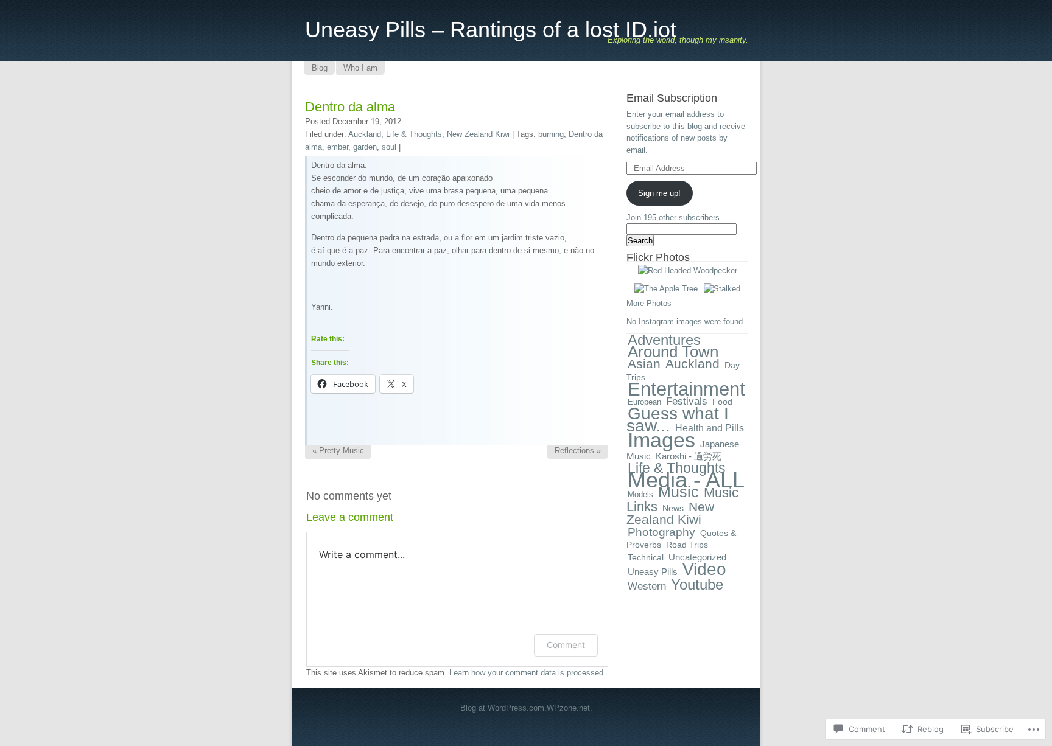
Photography (661, 532)
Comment (566, 645)
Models (640, 494)
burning (551, 134)
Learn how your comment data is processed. (527, 672)
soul (389, 147)
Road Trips (687, 544)
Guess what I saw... (677, 419)
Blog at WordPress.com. (503, 708)
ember (337, 147)
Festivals (686, 401)
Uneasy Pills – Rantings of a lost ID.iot (490, 29)
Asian (644, 364)
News (673, 508)
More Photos (649, 303)
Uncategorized (697, 557)
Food (722, 401)
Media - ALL (686, 480)
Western (647, 586)
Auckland (364, 134)
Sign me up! (659, 193)
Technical (646, 557)
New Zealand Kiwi (478, 134)
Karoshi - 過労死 (688, 456)
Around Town (673, 352)
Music (678, 492)
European (644, 401)
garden (365, 147)
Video (704, 569)
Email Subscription (671, 98)
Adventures (664, 340)
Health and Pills (709, 427)
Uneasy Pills (653, 571)
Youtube (697, 584)
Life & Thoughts (414, 134)
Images (661, 439)
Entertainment (686, 389)
